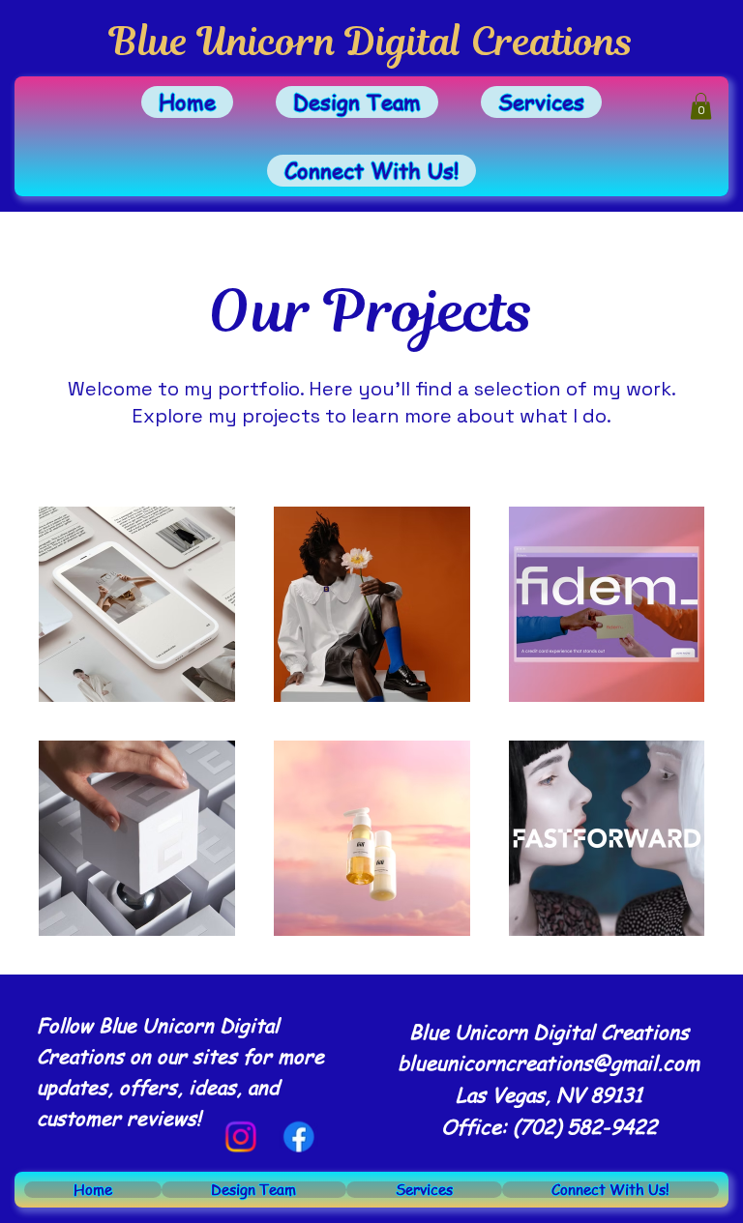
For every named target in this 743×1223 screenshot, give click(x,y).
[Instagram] (240, 1136)
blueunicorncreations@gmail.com (548, 1063)
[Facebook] (298, 1136)
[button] (701, 106)
